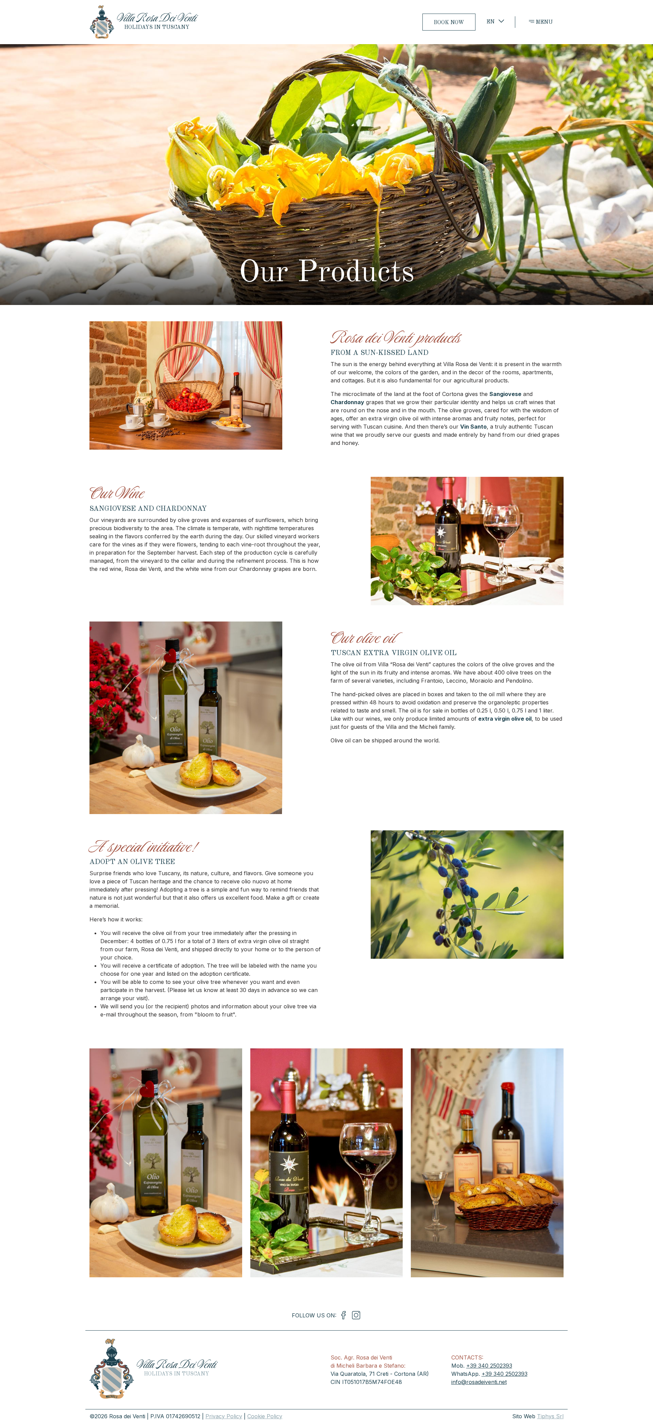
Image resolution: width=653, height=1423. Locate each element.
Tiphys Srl (550, 1416)
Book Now (449, 22)
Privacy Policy (223, 1416)
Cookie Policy (264, 1416)
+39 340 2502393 (489, 1365)
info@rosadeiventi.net (479, 1382)
